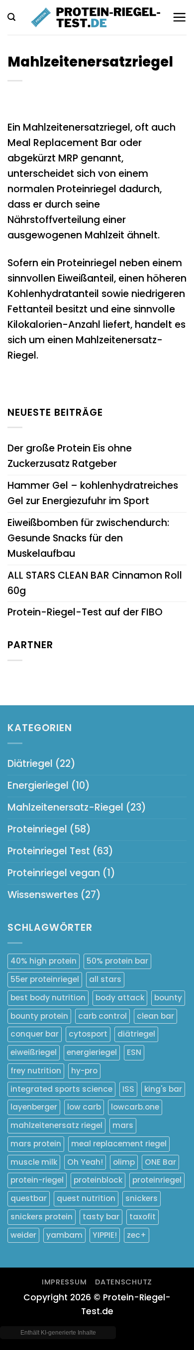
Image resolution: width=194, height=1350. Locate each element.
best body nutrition (48, 997)
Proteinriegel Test (48, 851)
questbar (28, 1198)
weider (23, 1235)
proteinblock (98, 1180)
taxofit (142, 1216)
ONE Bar (160, 1162)
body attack (120, 997)
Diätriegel (30, 763)
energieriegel (92, 1052)
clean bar (155, 1016)
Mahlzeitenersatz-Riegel (65, 807)
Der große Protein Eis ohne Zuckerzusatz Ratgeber (69, 456)
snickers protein (41, 1216)
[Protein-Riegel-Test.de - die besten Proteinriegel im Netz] (95, 17)
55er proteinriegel (44, 979)
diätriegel (136, 1034)
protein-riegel (37, 1180)
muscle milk (33, 1162)
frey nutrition (35, 1070)
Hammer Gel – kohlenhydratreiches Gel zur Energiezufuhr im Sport (92, 493)
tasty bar (101, 1216)
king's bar (163, 1089)
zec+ (136, 1235)
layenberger (33, 1107)
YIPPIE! (105, 1235)
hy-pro (84, 1070)
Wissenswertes (42, 894)
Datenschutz (123, 1281)
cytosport (88, 1034)
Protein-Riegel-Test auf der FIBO (85, 612)
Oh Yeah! (85, 1162)
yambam (64, 1235)
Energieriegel (38, 785)
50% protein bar (117, 961)
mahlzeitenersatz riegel (56, 1125)
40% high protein (43, 961)
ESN (134, 1052)
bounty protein (39, 1016)
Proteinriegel (37, 829)
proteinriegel (157, 1180)
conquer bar (34, 1034)
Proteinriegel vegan (53, 873)
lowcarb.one (135, 1107)
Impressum (64, 1281)
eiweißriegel (33, 1052)
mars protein (35, 1143)
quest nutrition (86, 1198)
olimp (124, 1162)
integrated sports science (61, 1089)
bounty (168, 997)
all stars (105, 979)
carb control (102, 1016)
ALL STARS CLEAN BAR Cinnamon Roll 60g (94, 583)
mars (122, 1125)
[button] (11, 17)
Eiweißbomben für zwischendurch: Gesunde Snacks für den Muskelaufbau (88, 538)
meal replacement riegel (119, 1143)
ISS (128, 1089)
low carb (84, 1107)
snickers (141, 1198)
